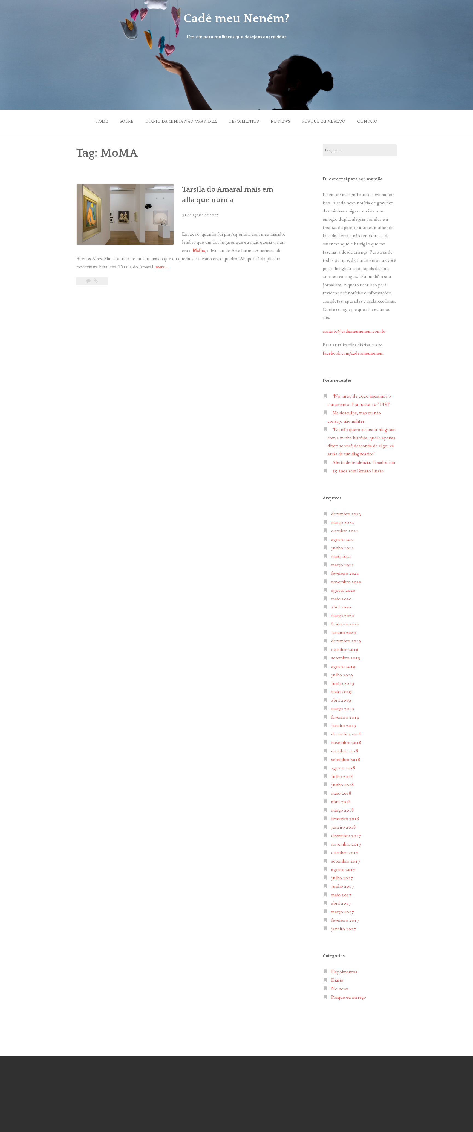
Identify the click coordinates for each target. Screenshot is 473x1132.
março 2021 (342, 565)
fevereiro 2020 (345, 624)
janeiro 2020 (343, 633)
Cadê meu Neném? (236, 18)
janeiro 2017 (343, 929)
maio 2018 (341, 793)
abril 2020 (341, 607)
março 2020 (342, 616)
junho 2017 (342, 886)
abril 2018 (341, 802)
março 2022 (342, 522)
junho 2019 (342, 683)
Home (102, 121)
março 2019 (342, 709)
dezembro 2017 (346, 836)
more (162, 267)
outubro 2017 (344, 853)
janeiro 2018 (343, 827)
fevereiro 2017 (345, 920)
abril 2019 (341, 700)
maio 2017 (341, 895)
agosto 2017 (343, 870)
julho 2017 (342, 878)
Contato (367, 121)
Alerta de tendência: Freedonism (363, 462)
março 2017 (342, 912)
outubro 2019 (344, 650)
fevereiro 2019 (345, 717)
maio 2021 (341, 556)
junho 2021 (342, 548)
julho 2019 (342, 675)
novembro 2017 (346, 844)
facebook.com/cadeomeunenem (354, 353)
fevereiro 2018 (345, 819)
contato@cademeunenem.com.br (354, 331)
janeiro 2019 (343, 726)
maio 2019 (341, 692)
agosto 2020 (343, 590)
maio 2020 (341, 599)
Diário (337, 980)
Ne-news (280, 121)
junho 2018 (342, 785)
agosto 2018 (343, 768)
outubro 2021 (344, 531)
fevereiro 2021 (345, 573)
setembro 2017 (345, 861)
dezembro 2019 (346, 641)
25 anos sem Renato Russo (358, 471)
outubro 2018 (344, 751)
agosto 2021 (343, 539)
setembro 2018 (345, 760)
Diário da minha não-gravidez (181, 121)
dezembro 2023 (346, 514)
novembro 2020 (346, 582)
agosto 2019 (343, 666)
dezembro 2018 (346, 734)
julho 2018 (342, 777)
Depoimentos (244, 121)
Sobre (126, 121)
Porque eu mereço (323, 121)
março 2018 (342, 810)
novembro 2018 (346, 743)
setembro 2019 (345, 658)
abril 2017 (341, 903)
